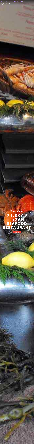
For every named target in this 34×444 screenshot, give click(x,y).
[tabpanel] (17, 222)
